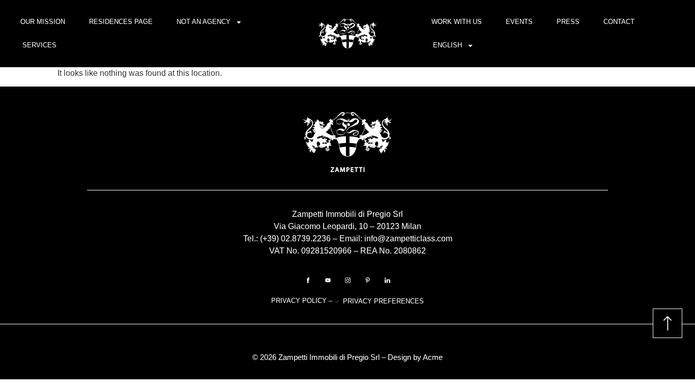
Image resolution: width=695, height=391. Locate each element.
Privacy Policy (300, 300)
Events (519, 21)
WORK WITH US (456, 21)
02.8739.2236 (306, 238)
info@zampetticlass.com (408, 238)
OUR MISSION (42, 21)
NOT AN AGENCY (203, 21)
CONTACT (618, 21)
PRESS (568, 21)
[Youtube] (327, 280)
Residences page (121, 21)
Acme (433, 357)
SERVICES (39, 45)
